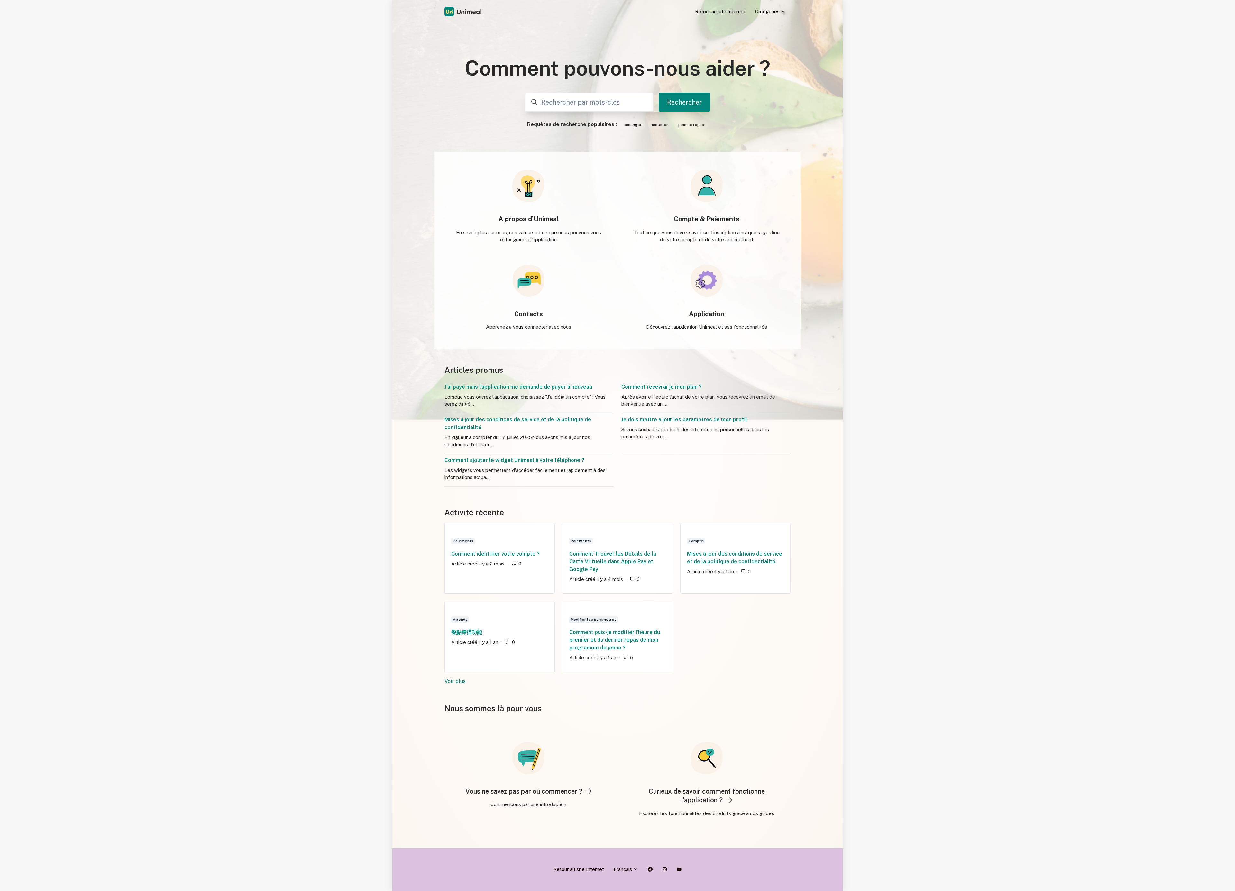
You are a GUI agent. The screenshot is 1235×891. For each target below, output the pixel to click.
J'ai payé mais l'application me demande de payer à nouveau (518, 387)
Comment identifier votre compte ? (495, 554)
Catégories (768, 11)
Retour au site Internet (720, 11)
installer (660, 125)
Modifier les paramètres (594, 619)
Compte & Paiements (706, 219)
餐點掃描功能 (466, 632)
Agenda (460, 619)
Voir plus (494, 681)
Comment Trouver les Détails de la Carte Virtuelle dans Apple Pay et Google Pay (612, 561)
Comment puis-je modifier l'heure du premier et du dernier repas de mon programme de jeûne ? (614, 640)
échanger (632, 125)
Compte (696, 541)
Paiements (463, 541)
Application (706, 314)
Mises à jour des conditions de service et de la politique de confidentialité (517, 423)
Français (623, 869)
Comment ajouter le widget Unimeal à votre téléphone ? (514, 460)
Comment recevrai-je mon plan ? (661, 387)
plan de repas (691, 125)
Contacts (528, 314)
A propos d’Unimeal (529, 219)
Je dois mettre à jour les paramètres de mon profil (684, 420)
